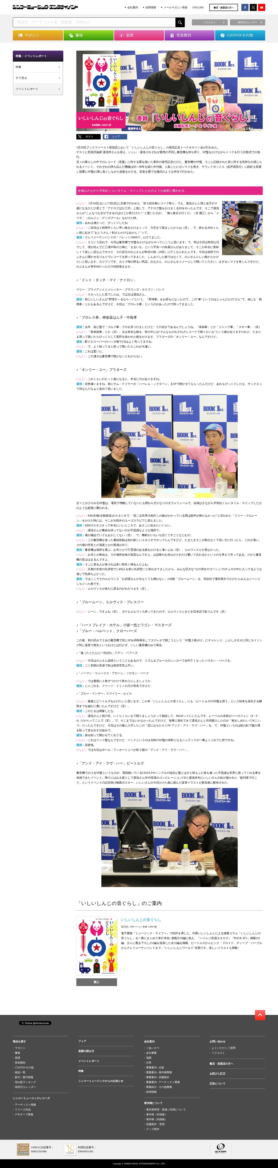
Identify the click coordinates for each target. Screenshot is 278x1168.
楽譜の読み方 (86, 1051)
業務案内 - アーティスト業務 (163, 1082)
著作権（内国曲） (156, 1119)
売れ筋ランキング (25, 1082)
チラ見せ (21, 77)
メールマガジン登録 (175, 7)
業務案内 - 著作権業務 (159, 1072)
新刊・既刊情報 (24, 1077)
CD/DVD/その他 (24, 1067)
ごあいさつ (152, 1047)
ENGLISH (198, 7)
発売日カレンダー (25, 1087)
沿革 (148, 1062)
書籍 (17, 1052)
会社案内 (132, 7)
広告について (217, 1083)
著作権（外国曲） (156, 1114)
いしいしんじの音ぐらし (141, 920)
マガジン (20, 1047)
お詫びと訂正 (217, 1073)
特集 (18, 67)
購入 (97, 982)
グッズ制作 (152, 1129)
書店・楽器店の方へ (224, 7)
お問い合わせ (217, 1041)
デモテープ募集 (24, 1114)
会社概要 (151, 1052)
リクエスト (218, 1052)
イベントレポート (27, 88)
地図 (148, 1057)
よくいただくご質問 (223, 1047)
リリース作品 (23, 1109)
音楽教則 (20, 1062)
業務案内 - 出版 (155, 1067)
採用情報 (151, 7)
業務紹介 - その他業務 (159, 1087)
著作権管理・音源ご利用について (166, 1109)
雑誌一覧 (20, 1072)
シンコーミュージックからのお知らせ (100, 1080)
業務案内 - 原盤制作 (157, 1077)
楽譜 (17, 1057)
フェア (82, 1041)
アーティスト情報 (25, 1104)
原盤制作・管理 (155, 1124)
